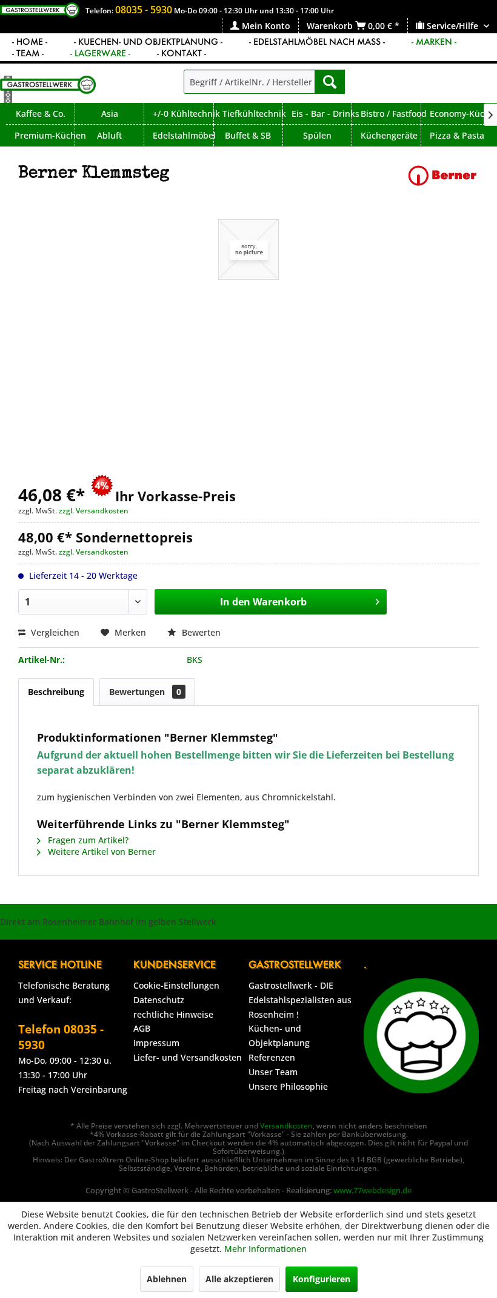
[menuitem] (260, 25)
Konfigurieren (321, 1279)
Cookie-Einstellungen (176, 985)
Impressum (156, 1043)
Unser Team (273, 1072)
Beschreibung (56, 691)
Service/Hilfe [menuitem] (452, 25)
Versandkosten (286, 1126)
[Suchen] (330, 82)
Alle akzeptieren (239, 1279)
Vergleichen (53, 632)
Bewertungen (145, 691)
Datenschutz (158, 1000)
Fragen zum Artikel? (86, 840)
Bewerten (200, 632)
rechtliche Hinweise (173, 1014)
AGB (141, 1028)
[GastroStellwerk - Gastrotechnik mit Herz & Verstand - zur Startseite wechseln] (48, 89)
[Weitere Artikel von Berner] (442, 186)
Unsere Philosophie (288, 1086)
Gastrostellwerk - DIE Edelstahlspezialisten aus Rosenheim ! (300, 1000)
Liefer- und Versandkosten (187, 1057)
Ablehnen (167, 1279)
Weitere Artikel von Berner (100, 851)
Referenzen (271, 1057)
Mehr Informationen (265, 1248)
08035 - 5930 (143, 9)
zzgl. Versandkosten (93, 511)
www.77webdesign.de (372, 1190)
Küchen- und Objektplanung (279, 1036)
